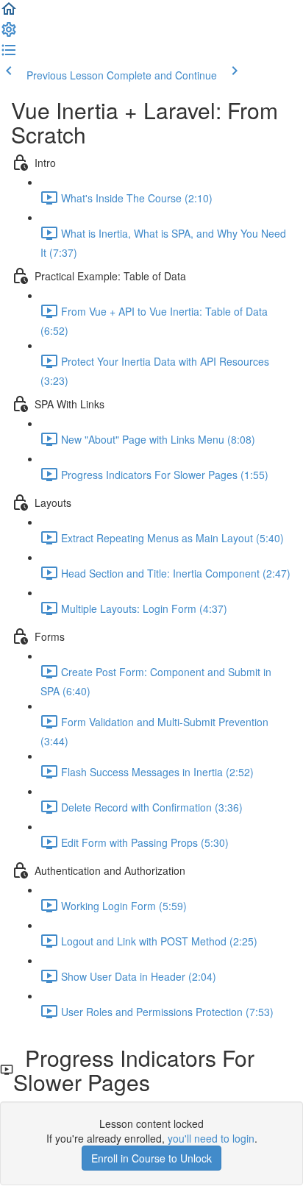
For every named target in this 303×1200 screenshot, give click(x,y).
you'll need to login (211, 1138)
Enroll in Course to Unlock (151, 1158)
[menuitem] (9, 33)
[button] (9, 13)
